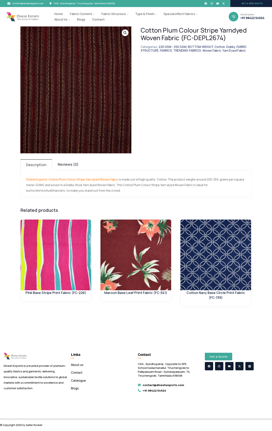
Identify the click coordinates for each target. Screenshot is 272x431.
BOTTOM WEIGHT (200, 47)
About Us (61, 19)
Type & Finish (144, 14)
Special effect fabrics (179, 14)
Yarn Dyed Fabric (234, 50)
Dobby (230, 47)
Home (58, 14)
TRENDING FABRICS (187, 50)
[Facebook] (205, 3)
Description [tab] (36, 164)
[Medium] (249, 366)
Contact (98, 19)
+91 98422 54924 (252, 18)
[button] (251, 3)
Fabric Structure (113, 14)
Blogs (81, 19)
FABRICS (166, 50)
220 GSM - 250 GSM (172, 47)
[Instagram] (211, 3)
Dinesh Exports (36, 179)
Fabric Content (81, 14)
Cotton (219, 47)
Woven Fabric (211, 50)
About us (77, 365)
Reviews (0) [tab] (68, 164)
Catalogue (78, 380)
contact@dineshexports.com (27, 3)
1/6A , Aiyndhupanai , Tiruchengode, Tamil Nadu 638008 (84, 3)
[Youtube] (217, 3)
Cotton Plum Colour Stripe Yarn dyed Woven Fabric (83, 179)
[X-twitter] (223, 3)
